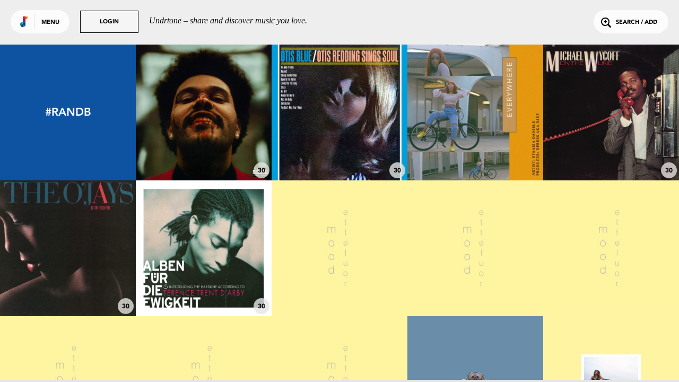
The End (339, 287)
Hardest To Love (203, 151)
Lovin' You (68, 287)
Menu (50, 22)
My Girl (339, 151)
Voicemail (611, 287)
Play (203, 112)
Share (232, 112)
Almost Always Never (475, 287)
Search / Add (636, 22)
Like (175, 112)
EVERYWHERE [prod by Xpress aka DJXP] (475, 146)
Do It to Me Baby (611, 151)
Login (109, 22)
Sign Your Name (204, 287)
